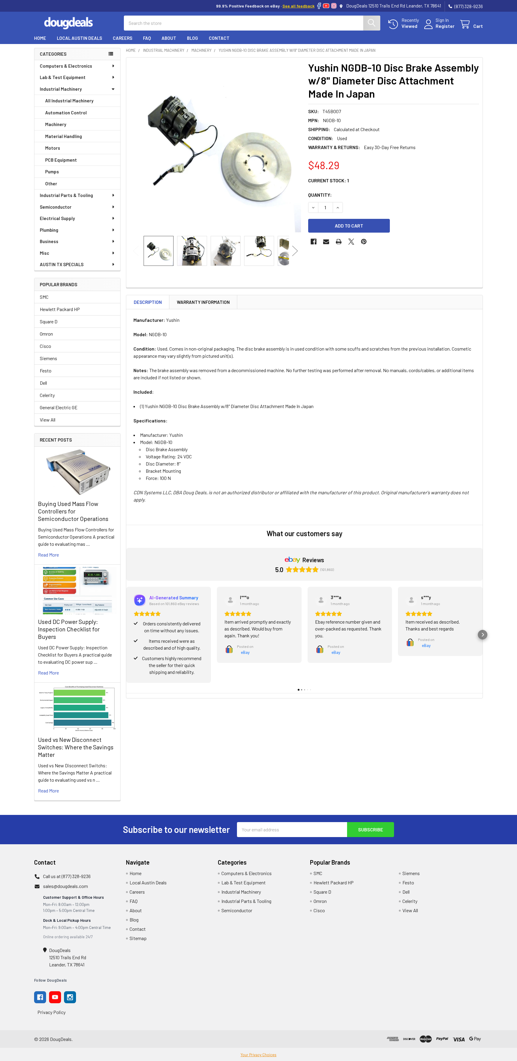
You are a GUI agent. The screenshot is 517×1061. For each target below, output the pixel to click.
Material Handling (63, 136)
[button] (126, 634)
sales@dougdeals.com (65, 886)
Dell (43, 383)
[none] (215, 146)
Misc (44, 253)
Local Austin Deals (79, 38)
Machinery (55, 124)
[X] (351, 241)
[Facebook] (319, 5)
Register (445, 26)
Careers (122, 38)
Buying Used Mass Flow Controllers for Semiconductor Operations (73, 511)
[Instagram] (334, 5)
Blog (192, 38)
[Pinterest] (363, 241)
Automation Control (66, 112)
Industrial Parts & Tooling (66, 195)
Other (51, 183)
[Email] (326, 241)
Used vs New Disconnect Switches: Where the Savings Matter (75, 747)
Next (295, 251)
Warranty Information (203, 302)
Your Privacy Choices (258, 1054)
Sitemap (138, 938)
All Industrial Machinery (69, 100)
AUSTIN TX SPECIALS (61, 264)
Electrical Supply (57, 218)
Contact (219, 38)
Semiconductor (56, 207)
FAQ (147, 38)
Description (148, 302)
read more (48, 554)
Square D (48, 321)
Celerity (47, 395)
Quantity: (320, 195)
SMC (44, 297)
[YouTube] (326, 5)
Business (49, 241)
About (169, 38)
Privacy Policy (51, 1012)
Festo (45, 370)
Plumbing (49, 230)
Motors (52, 148)
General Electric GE (58, 407)
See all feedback (298, 5)
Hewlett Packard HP (60, 309)
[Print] (338, 241)
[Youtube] (55, 997)
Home (40, 38)
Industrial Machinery (61, 89)
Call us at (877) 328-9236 (67, 876)
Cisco (45, 346)
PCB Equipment (61, 160)
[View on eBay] (230, 600)
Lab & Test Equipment (63, 77)
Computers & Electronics (66, 66)
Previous (136, 251)
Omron (46, 334)
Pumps (52, 171)
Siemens (48, 358)
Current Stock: (328, 180)
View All (47, 419)
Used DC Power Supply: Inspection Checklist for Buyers (69, 629)
